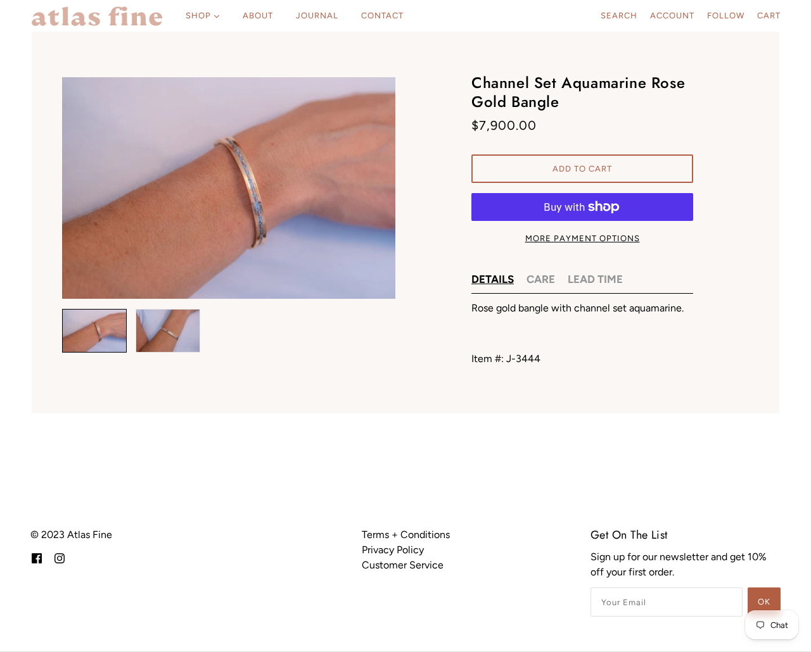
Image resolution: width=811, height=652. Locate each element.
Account (672, 15)
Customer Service (403, 565)
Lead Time (595, 279)
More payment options (582, 238)
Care (541, 279)
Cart (769, 15)
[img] (36, 557)
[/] (96, 16)
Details (492, 279)
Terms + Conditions (406, 535)
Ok (764, 601)
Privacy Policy (393, 550)
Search (619, 15)
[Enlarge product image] (228, 188)
